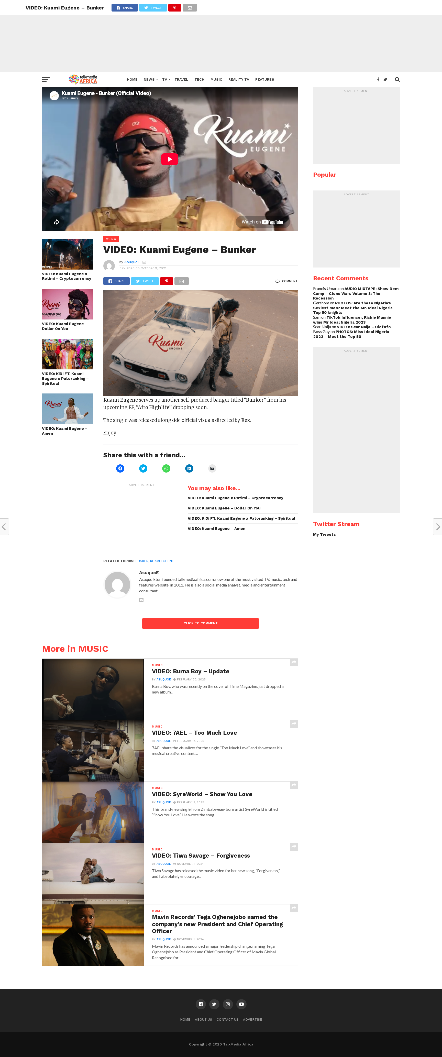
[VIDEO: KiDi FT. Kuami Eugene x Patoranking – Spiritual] (67, 367)
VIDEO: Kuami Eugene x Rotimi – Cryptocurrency (66, 276)
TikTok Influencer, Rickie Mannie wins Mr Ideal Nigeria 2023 (352, 320)
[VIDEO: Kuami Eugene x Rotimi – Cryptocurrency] (67, 267)
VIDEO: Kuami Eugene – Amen (64, 431)
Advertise (252, 1019)
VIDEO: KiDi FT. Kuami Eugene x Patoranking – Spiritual (65, 378)
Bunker (142, 561)
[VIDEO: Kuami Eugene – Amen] (67, 422)
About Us (203, 1019)
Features (264, 79)
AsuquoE (132, 262)
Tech (199, 79)
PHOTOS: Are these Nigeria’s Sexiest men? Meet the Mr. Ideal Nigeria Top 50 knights (353, 308)
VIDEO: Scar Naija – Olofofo (364, 327)
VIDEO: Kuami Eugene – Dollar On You (64, 326)
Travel (181, 79)
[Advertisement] (221, 36)
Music (216, 79)
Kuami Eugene (162, 561)
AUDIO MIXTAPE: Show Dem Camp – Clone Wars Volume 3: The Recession (356, 293)
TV (164, 79)
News (149, 79)
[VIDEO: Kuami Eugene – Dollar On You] (67, 317)
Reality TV (238, 79)
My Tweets (324, 534)
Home (132, 79)
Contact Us (227, 1019)
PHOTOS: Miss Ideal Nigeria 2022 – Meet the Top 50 (351, 334)
